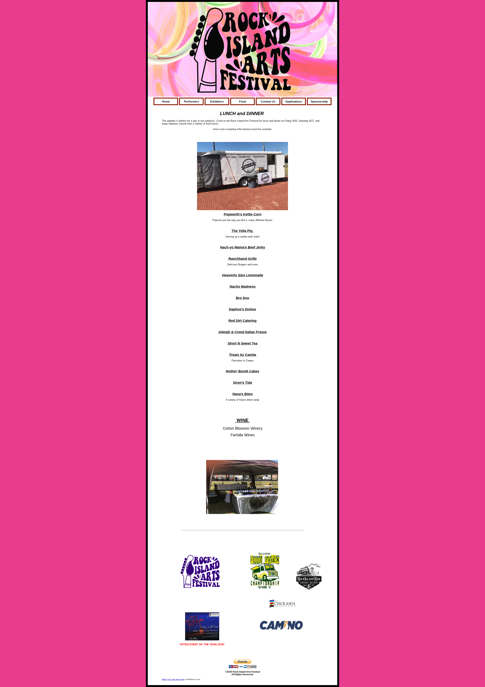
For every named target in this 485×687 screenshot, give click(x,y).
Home (166, 101)
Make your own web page (173, 679)
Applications (293, 101)
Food (242, 101)
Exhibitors (217, 101)
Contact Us (268, 101)
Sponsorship (319, 101)
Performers (191, 101)
